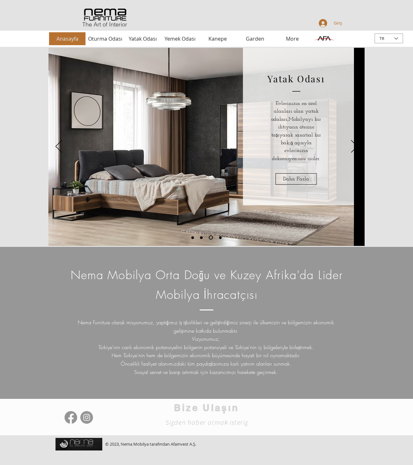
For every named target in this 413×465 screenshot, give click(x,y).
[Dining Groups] (211, 238)
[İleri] (354, 147)
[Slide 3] (220, 237)
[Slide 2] (201, 237)
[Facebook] (71, 417)
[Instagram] (86, 417)
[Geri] (58, 147)
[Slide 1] (192, 237)
